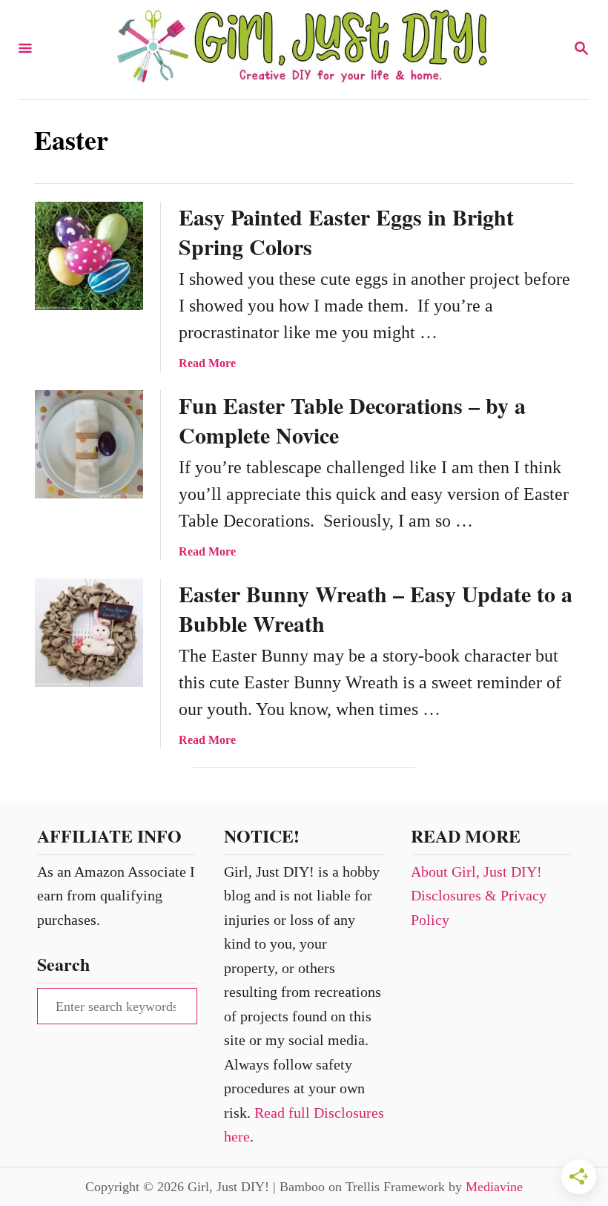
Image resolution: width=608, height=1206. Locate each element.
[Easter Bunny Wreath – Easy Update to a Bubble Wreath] (89, 633)
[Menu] (25, 49)
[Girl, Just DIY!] (302, 49)
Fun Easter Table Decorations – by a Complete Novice (352, 420)
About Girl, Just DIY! (476, 871)
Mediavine (494, 1186)
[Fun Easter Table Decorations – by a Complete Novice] (89, 444)
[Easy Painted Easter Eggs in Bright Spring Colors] (89, 256)
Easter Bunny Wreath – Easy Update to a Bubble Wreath (375, 608)
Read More (207, 363)
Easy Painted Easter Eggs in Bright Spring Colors (346, 231)
